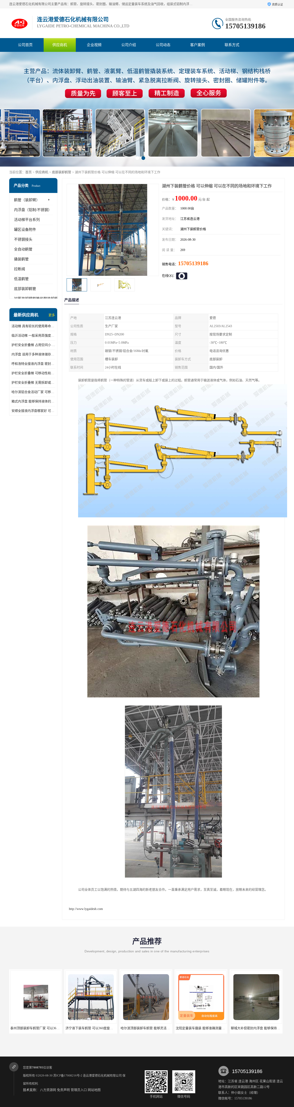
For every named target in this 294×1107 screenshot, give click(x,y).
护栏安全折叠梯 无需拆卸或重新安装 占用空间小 (33, 382)
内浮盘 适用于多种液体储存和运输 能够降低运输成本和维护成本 (33, 354)
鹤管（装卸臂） (27, 200)
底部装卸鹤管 (61, 172)
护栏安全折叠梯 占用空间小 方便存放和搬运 (33, 345)
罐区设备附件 (25, 229)
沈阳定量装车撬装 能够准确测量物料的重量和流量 (156, 1028)
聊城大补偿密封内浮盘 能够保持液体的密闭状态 (210, 1028)
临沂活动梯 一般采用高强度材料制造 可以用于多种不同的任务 (33, 335)
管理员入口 (79, 1090)
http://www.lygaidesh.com (86, 909)
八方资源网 (48, 1090)
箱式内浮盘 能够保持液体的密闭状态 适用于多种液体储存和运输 (33, 401)
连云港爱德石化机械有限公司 (102, 1075)
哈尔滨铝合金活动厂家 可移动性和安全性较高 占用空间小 (33, 392)
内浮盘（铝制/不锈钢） (33, 210)
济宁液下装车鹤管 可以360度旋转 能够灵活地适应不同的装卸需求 (57, 1028)
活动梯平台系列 (27, 220)
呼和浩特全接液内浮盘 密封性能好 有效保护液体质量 (33, 363)
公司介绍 (128, 45)
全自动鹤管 (23, 249)
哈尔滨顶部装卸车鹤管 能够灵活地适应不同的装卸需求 (104, 1028)
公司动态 (163, 45)
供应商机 (59, 45)
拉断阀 (19, 269)
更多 (51, 315)
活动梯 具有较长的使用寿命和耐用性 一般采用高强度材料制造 (33, 326)
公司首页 (25, 45)
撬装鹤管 (21, 259)
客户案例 (197, 45)
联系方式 (232, 45)
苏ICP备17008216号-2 (67, 1075)
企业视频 (94, 45)
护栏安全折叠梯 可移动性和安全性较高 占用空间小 (33, 373)
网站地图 (94, 1090)
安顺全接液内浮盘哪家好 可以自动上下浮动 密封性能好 (33, 411)
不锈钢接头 (23, 239)
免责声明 (63, 1090)
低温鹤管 (21, 279)
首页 (28, 172)
